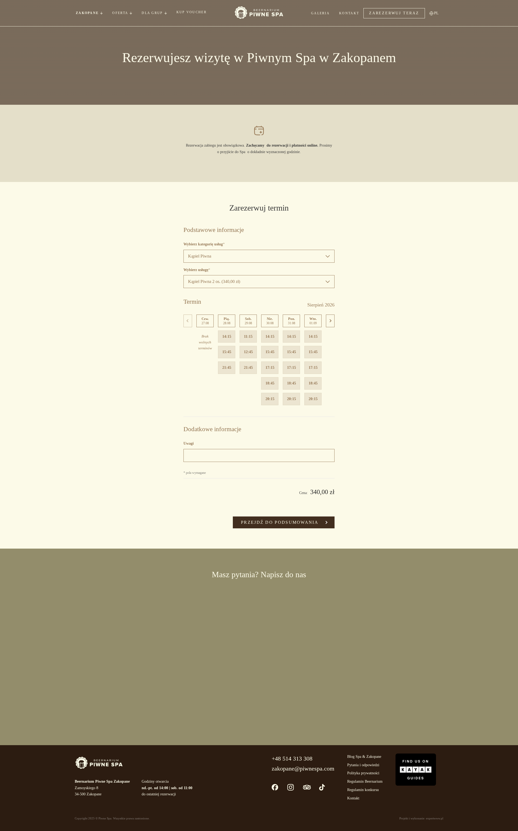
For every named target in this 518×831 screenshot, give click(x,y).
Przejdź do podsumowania (279, 522)
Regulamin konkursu (363, 790)
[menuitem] (438, 13)
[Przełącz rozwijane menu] (101, 13)
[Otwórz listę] (131, 13)
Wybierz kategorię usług (203, 244)
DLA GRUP (152, 13)
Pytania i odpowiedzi (363, 765)
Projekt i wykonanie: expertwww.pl (421, 818)
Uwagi (188, 443)
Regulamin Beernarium (365, 781)
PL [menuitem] (436, 13)
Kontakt (353, 798)
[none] (438, 13)
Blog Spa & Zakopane (364, 757)
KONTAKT (349, 13)
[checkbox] (193, 670)
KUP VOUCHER (191, 12)
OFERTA (120, 13)
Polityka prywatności (363, 773)
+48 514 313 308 (292, 758)
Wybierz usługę (195, 270)
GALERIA (320, 13)
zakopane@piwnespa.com (303, 768)
